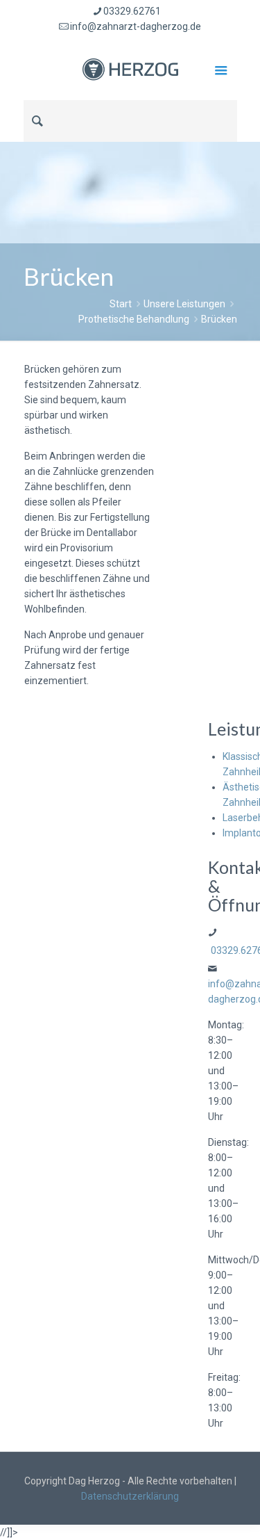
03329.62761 (132, 11)
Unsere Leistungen (184, 303)
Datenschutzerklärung (130, 1496)
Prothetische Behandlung (133, 319)
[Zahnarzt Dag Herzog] (130, 69)
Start (121, 303)
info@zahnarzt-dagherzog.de (135, 26)
